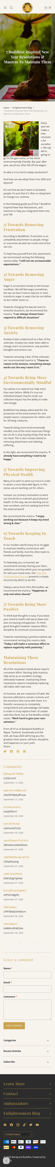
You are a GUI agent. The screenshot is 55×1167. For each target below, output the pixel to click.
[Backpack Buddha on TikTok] (26, 1125)
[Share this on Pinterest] (18, 751)
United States (17, 1134)
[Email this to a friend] (24, 751)
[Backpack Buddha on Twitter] (32, 1125)
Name (8, 968)
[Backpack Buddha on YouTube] (39, 1125)
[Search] (11, 7)
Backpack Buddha (21, 1157)
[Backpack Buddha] (27, 7)
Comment (10, 996)
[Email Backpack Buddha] (7, 1125)
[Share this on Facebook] (11, 751)
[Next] (34, 943)
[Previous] (21, 943)
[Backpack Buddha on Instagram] (19, 1125)
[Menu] (5, 7)
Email (8, 982)
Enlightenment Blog (22, 107)
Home (6, 107)
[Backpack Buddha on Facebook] (13, 1125)
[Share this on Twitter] (6, 751)
